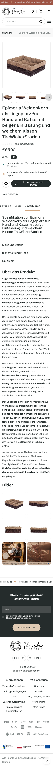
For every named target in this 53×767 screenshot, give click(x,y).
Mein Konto (39, 707)
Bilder (18, 205)
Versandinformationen (14, 686)
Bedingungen (29, 616)
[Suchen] (41, 21)
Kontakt (39, 691)
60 (14, 157)
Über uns (39, 686)
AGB (14, 696)
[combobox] (23, 21)
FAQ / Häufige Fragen (39, 696)
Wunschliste (38, 701)
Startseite (7, 32)
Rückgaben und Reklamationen (14, 709)
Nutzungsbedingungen (17, 618)
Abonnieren (24, 627)
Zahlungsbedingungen (14, 691)
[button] (40, 11)
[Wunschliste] (32, 11)
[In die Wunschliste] (6, 183)
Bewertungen (32, 205)
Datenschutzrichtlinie (14, 701)
